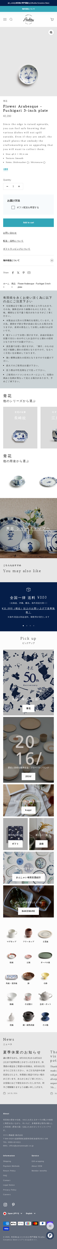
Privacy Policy (9, 1190)
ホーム (6, 283)
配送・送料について (13, 241)
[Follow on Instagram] (5, 1204)
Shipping (7, 1161)
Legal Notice (9, 1185)
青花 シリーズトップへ (28, 528)
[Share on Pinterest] (23, 272)
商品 (13, 283)
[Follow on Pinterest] (13, 1204)
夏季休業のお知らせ (22, 1051)
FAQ (5, 1176)
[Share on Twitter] (18, 272)
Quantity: (7, 180)
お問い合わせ (10, 233)
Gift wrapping (38, 1161)
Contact (6, 1180)
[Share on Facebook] (13, 272)
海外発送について (28, 9)
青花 (5, 101)
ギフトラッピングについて (16, 249)
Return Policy (9, 1171)
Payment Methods (11, 1166)
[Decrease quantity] (7, 186)
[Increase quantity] (19, 186)
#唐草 (5, 169)
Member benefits (39, 1171)
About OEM (37, 1166)
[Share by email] (29, 272)
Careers (7, 1194)
